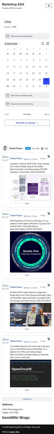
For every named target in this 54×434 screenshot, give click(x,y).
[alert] (27, 36)
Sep (46, 114)
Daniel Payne (16, 158)
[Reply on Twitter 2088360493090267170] (11, 389)
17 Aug (43, 287)
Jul (8, 114)
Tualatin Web (13, 432)
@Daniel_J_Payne (30, 159)
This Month (27, 114)
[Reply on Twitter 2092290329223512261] (11, 203)
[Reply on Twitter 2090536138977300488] (11, 275)
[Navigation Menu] (49, 5)
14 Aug (43, 341)
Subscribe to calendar (25, 122)
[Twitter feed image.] (30, 187)
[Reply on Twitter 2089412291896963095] (11, 329)
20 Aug (43, 215)
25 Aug (43, 159)
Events (7, 27)
